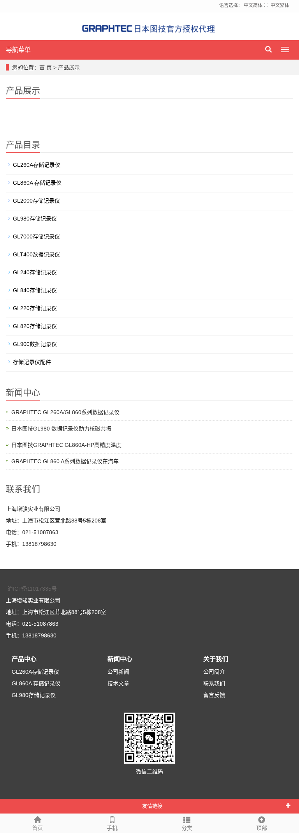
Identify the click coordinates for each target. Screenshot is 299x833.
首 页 (45, 67)
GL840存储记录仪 (35, 290)
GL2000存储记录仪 (36, 201)
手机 (112, 828)
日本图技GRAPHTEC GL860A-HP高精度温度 (66, 445)
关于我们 (215, 659)
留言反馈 (214, 695)
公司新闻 (118, 672)
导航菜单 (18, 49)
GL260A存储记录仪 (36, 165)
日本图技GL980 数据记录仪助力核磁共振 (61, 428)
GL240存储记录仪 (35, 272)
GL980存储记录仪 (35, 218)
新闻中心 (119, 659)
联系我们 (214, 683)
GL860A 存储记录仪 (37, 183)
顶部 (261, 828)
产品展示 (69, 67)
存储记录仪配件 (32, 362)
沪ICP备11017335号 (32, 589)
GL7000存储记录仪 (36, 236)
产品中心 (24, 659)
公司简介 (214, 672)
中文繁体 (280, 5)
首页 (37, 828)
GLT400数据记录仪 (36, 254)
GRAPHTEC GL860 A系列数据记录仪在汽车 (65, 461)
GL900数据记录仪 (35, 344)
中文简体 (253, 5)
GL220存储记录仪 (35, 308)
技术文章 (118, 683)
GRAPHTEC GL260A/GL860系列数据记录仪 (65, 412)
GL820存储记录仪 (35, 326)
